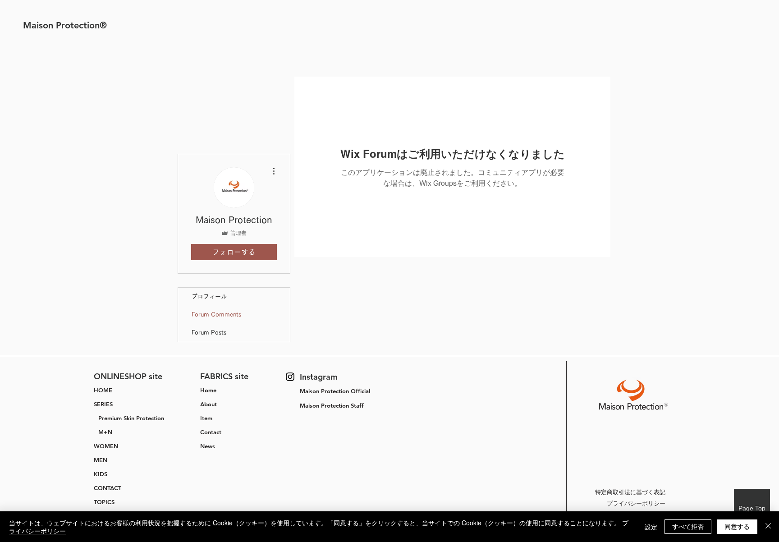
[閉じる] (768, 527)
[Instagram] (290, 376)
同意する (737, 526)
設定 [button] (651, 526)
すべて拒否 (688, 526)
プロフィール (209, 296)
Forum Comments (216, 314)
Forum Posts (209, 332)
